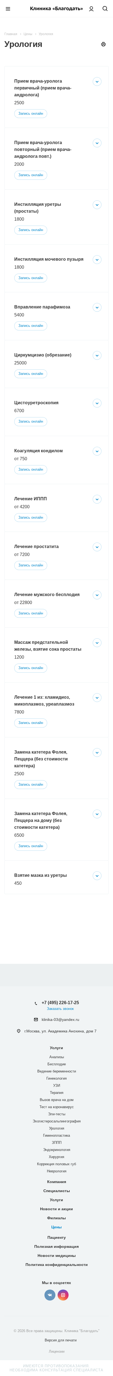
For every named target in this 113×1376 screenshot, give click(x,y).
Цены (56, 1227)
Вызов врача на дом (57, 1100)
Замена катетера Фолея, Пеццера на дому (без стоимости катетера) (40, 820)
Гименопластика (56, 1135)
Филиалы (56, 1218)
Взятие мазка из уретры (40, 875)
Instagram (63, 1295)
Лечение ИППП (30, 498)
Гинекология (56, 1078)
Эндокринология (56, 1150)
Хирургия (56, 1157)
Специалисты (56, 1191)
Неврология (56, 1171)
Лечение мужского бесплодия (47, 594)
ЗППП (56, 1143)
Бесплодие (56, 1064)
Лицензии (56, 1351)
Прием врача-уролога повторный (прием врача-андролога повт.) (42, 149)
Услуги (56, 1048)
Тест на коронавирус (56, 1107)
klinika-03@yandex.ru (60, 1019)
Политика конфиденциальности (57, 1264)
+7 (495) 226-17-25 (60, 1002)
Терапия (56, 1093)
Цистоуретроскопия (36, 402)
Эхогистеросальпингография (57, 1121)
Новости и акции (56, 1209)
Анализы (56, 1057)
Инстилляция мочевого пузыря (48, 259)
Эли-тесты (56, 1114)
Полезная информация (56, 1246)
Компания (56, 1182)
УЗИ (56, 1085)
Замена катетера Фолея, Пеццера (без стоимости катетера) (41, 759)
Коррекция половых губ (56, 1164)
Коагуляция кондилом (38, 450)
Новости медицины (57, 1255)
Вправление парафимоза (42, 307)
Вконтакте (49, 1295)
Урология (56, 1128)
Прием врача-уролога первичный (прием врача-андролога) (42, 88)
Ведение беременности (56, 1071)
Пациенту (56, 1237)
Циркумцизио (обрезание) (42, 355)
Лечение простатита (36, 546)
